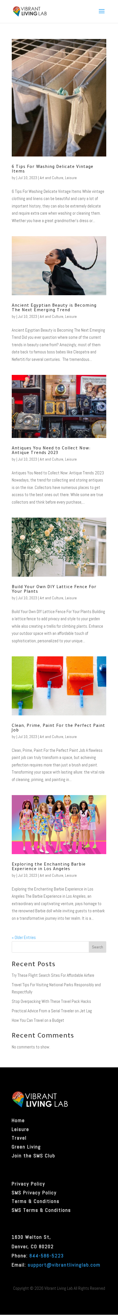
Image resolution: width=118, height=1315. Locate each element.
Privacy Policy (28, 1184)
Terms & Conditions (36, 1201)
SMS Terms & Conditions (41, 1210)
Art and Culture (51, 177)
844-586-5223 (47, 1256)
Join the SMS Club (33, 1155)
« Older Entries (24, 937)
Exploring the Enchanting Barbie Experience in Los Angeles (49, 867)
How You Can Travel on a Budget (38, 1020)
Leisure (71, 177)
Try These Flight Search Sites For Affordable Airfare (53, 975)
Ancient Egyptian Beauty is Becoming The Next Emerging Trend (54, 308)
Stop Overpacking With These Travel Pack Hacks (51, 1001)
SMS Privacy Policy (34, 1192)
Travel (19, 1138)
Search (97, 947)
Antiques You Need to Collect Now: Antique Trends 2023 (51, 451)
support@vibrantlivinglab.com (64, 1265)
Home (18, 1120)
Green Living (26, 1147)
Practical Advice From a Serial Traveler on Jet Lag (52, 1010)
